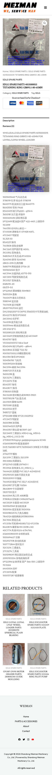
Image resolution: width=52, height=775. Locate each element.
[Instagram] (28, 739)
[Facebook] (19, 739)
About (26, 726)
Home (5, 71)
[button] (44, 23)
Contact (26, 731)
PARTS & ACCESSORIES (26, 721)
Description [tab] (8, 120)
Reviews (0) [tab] (8, 126)
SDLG (37, 93)
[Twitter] (24, 739)
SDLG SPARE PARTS (18, 71)
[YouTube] (33, 739)
